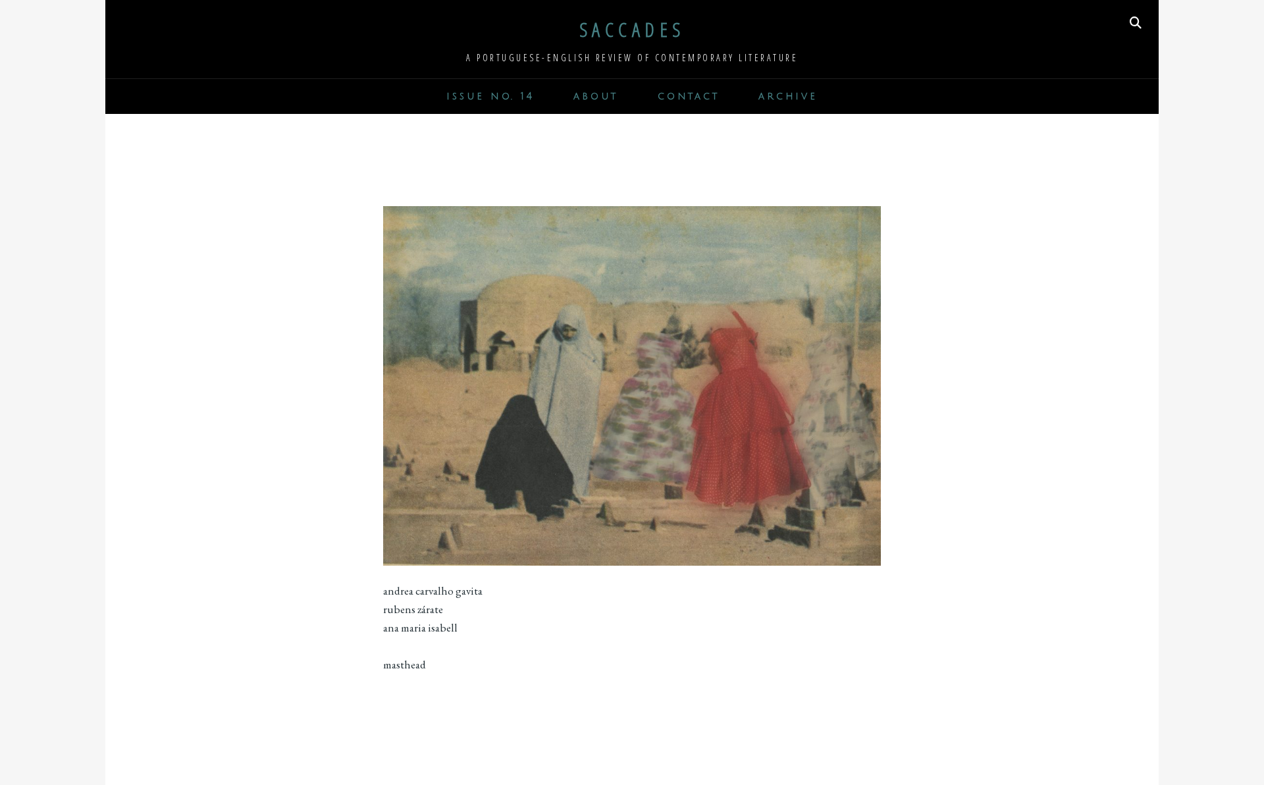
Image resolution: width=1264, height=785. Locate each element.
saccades (632, 29)
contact (688, 96)
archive (787, 96)
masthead (404, 664)
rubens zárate (413, 609)
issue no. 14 (490, 96)
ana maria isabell (420, 627)
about (595, 96)
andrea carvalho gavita (433, 590)
